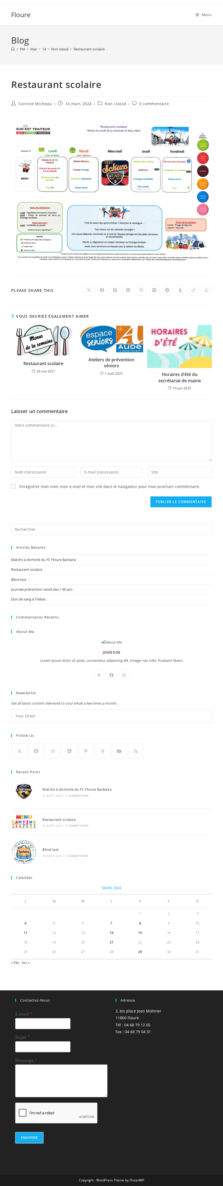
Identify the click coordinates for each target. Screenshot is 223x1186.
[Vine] (102, 751)
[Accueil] (13, 49)
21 (111, 942)
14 (111, 932)
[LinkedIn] (69, 751)
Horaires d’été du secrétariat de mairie (179, 377)
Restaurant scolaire (89, 49)
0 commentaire (154, 103)
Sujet (22, 1037)
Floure (20, 14)
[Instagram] (124, 674)
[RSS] (135, 751)
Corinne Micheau (35, 103)
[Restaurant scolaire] (23, 822)
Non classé (115, 103)
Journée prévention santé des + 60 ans (42, 589)
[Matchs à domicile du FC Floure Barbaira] (23, 792)
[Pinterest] (85, 751)
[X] (99, 674)
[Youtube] (119, 751)
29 (140, 952)
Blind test (18, 579)
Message (26, 1060)
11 (25, 932)
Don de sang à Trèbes (28, 599)
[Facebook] (111, 674)
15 (140, 932)
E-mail (23, 1014)
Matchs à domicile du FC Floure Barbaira (43, 559)
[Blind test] (23, 852)
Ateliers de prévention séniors (111, 363)
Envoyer (29, 1137)
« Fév (15, 962)
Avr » (26, 962)
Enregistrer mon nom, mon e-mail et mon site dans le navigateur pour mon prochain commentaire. (109, 486)
